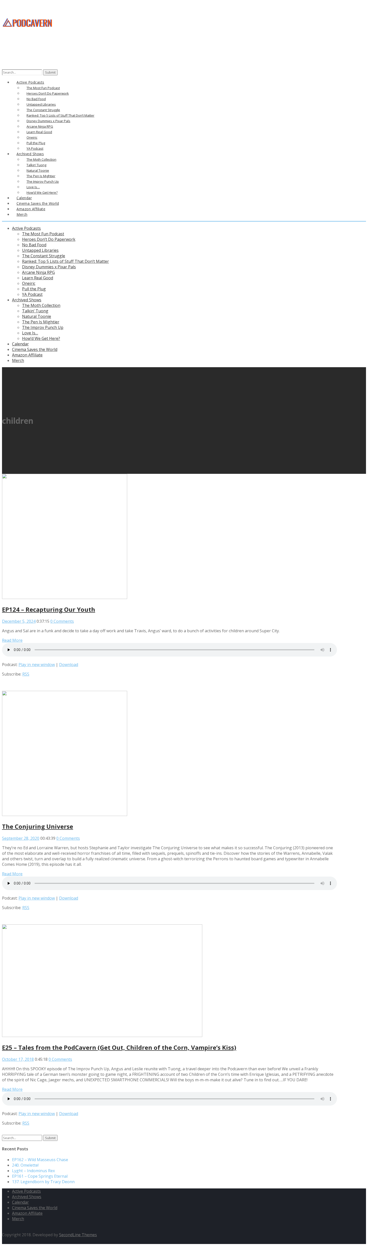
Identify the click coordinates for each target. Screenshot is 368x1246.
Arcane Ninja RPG (38, 272)
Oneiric (28, 283)
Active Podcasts (26, 228)
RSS (25, 674)
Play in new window (37, 664)
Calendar (20, 344)
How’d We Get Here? (41, 338)
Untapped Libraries (40, 250)
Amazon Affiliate (27, 355)
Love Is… (30, 333)
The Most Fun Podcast (43, 234)
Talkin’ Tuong (35, 311)
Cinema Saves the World (34, 349)
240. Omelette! (25, 1165)
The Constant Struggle (43, 256)
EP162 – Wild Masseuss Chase (40, 1159)
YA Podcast (32, 294)
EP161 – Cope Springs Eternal (40, 1176)
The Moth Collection (41, 305)
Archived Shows (26, 300)
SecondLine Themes (78, 1234)
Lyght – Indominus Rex (33, 1170)
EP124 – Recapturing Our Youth (48, 609)
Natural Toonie (36, 316)
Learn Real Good (37, 278)
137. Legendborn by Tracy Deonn (43, 1181)
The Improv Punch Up (42, 327)
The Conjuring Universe (37, 826)
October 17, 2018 (18, 1059)
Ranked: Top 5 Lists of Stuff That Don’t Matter (65, 261)
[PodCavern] (27, 35)
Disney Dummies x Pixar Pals (49, 267)
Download (68, 664)
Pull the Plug (34, 289)
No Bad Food (34, 245)
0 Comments (62, 621)
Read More (12, 640)
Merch (22, 214)
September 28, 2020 (20, 838)
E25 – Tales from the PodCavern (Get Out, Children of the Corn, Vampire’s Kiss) (119, 1047)
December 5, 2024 (19, 621)
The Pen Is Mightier (40, 322)
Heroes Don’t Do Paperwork (48, 239)
